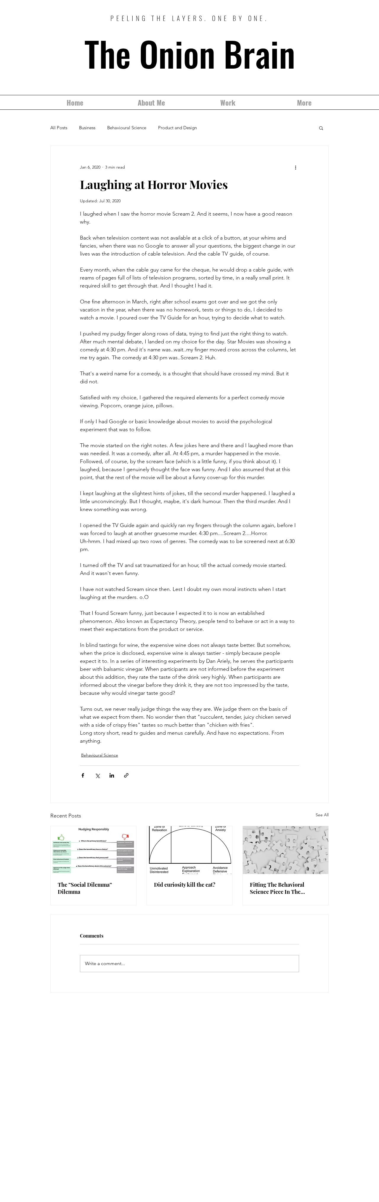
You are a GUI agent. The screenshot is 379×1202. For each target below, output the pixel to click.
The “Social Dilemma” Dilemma (85, 888)
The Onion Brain (189, 53)
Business (87, 127)
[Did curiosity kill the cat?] (189, 850)
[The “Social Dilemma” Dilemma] (93, 850)
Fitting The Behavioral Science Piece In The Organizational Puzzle (277, 888)
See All (322, 815)
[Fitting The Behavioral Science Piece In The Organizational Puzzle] (285, 850)
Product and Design (177, 127)
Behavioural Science (126, 127)
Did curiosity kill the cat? (184, 884)
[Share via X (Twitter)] (97, 775)
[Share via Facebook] (83, 775)
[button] (321, 127)
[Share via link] (126, 775)
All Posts (58, 127)
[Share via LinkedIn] (112, 775)
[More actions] (295, 167)
